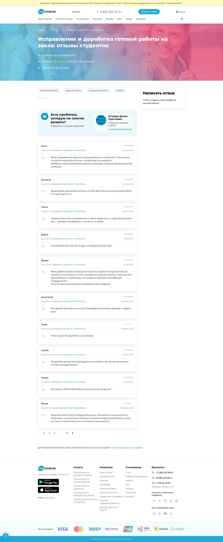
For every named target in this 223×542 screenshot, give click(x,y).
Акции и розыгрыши (109, 492)
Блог (119, 18)
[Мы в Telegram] (154, 500)
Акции (129, 18)
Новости (129, 480)
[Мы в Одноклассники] (159, 513)
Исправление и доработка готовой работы (68, 150)
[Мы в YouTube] (165, 513)
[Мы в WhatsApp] (171, 500)
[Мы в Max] (176, 500)
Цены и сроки (45, 18)
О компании (82, 18)
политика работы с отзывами (127, 447)
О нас (128, 472)
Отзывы (110, 18)
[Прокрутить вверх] (217, 531)
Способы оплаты (64, 18)
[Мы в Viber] (165, 500)
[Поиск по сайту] (182, 18)
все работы (42, 98)
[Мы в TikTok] (171, 513)
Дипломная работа (49, 90)
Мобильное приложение (137, 476)
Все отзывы (105, 484)
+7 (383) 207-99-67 (164, 472)
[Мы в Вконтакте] (159, 500)
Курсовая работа (73, 90)
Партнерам (131, 492)
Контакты (140, 18)
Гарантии (97, 18)
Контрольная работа (98, 90)
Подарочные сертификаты (112, 496)
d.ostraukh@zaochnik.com (120, 129)
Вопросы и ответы (108, 488)
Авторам (76, 11)
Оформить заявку (149, 11)
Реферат (120, 90)
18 (67, 433)
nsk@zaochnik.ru (164, 477)
